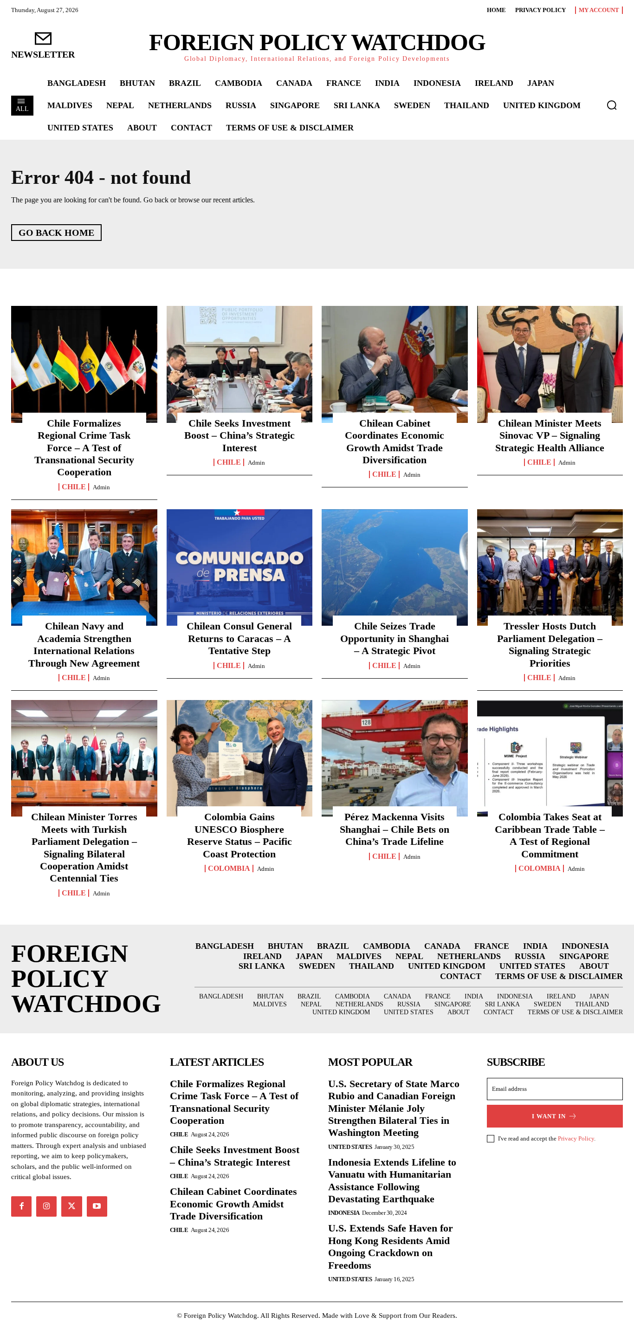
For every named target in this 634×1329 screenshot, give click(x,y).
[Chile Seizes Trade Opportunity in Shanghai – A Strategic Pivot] (395, 567)
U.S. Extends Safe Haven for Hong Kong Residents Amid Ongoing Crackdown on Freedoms (390, 1246)
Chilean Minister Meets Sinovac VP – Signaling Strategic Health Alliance (549, 435)
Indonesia (344, 1212)
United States (350, 1146)
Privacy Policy (576, 1138)
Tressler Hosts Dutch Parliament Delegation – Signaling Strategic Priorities (549, 644)
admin (101, 487)
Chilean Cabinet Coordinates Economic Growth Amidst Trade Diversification (233, 1204)
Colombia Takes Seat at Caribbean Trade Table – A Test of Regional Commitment (550, 835)
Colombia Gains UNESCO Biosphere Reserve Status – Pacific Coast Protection (239, 835)
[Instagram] (46, 1206)
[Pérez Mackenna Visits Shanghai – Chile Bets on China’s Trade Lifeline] (395, 758)
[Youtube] (97, 1206)
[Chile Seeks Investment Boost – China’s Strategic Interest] (240, 364)
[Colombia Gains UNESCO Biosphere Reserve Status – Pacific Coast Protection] (240, 758)
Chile (74, 487)
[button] (612, 105)
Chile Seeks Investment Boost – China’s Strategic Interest (239, 435)
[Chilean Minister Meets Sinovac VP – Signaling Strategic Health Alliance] (550, 364)
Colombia (229, 868)
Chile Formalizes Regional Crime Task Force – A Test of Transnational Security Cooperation (84, 447)
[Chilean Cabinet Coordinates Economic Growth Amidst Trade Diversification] (395, 364)
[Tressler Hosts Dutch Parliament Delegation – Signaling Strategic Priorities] (550, 567)
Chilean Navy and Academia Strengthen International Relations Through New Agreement (84, 644)
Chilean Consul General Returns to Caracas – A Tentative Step (239, 638)
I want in (549, 1116)
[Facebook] (21, 1206)
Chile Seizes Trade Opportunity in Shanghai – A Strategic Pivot (394, 638)
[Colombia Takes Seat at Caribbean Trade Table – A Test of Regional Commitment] (550, 758)
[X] (71, 1206)
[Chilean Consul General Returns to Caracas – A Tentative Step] (240, 567)
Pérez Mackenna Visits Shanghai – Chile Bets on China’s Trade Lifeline (394, 829)
